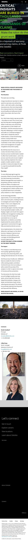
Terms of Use (4, 521)
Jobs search (4, 504)
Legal (3, 472)
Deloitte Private (5, 457)
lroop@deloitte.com (6, 349)
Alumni (3, 507)
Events (3, 491)
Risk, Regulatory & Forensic (8, 475)
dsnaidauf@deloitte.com (7, 336)
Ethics (3, 496)
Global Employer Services (7, 466)
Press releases (5, 494)
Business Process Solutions (8, 449)
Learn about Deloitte (9, 435)
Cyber (3, 454)
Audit (3, 446)
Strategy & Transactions (7, 477)
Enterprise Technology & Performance (10, 463)
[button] (22, 1)
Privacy (16, 521)
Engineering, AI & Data (7, 460)
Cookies (11, 521)
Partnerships (4, 488)
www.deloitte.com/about (6, 536)
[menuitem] (6, 66)
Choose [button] (4, 60)
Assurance (4, 443)
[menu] (25, 2)
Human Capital (5, 469)
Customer (4, 451)
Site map (22, 521)
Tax (2, 480)
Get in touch (6, 424)
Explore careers (8, 427)
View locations (7, 431)
